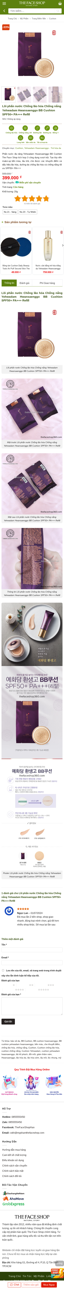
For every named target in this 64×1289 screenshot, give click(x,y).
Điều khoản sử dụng (13, 1160)
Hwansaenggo (8, 1057)
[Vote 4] (39, 198)
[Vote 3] (32, 198)
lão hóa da (21, 1057)
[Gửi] (58, 10)
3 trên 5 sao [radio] (41, 985)
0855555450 (18, 1117)
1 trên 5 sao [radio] (6, 985)
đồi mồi (32, 1054)
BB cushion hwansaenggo (45, 1041)
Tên (4, 944)
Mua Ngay (49, 1284)
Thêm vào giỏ (31, 1284)
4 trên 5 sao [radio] (8, 989)
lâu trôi (43, 1057)
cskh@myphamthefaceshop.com (27, 1132)
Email (5, 957)
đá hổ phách (22, 1054)
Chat (16, 1284)
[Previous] (7, 54)
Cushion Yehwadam (31, 1051)
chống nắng (21, 1047)
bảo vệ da (15, 1041)
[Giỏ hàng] (60, 3)
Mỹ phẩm (24, 18)
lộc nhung (52, 1057)
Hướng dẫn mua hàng (14, 1150)
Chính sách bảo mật (12, 1171)
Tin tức (27, 1276)
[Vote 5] (46, 198)
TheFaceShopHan (25, 1127)
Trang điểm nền (39, 18)
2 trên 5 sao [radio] (22, 985)
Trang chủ (12, 18)
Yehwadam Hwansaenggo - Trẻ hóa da (42, 148)
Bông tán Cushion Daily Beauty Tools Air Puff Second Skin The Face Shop (16, 268)
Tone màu (8, 207)
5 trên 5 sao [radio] (31, 989)
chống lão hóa (8, 1047)
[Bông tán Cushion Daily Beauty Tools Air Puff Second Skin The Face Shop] (16, 245)
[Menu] (4, 3)
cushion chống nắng (11, 1051)
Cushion (52, 18)
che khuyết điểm (52, 1044)
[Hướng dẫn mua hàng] (32, 1084)
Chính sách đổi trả (11, 1176)
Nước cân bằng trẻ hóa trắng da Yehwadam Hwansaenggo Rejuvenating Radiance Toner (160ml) (48, 270)
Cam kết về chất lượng (14, 1155)
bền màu (39, 1044)
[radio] (10, 212)
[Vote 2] (24, 198)
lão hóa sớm (33, 1057)
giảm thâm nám (44, 1054)
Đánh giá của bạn (10, 980)
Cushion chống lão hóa (48, 1047)
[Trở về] (4, 10)
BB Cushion (26, 1041)
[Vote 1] (17, 198)
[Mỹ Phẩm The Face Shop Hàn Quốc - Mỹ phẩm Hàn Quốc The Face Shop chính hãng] (32, 3)
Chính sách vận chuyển (14, 1165)
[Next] (57, 54)
